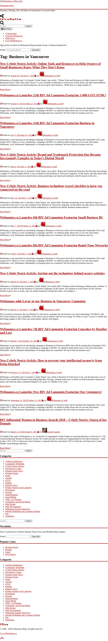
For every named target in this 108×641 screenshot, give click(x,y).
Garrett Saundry (53, 432)
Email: (2, 50)
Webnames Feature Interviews (17, 509)
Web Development (13, 507)
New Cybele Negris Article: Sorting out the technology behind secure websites (52, 273)
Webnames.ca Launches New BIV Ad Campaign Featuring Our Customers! (51, 392)
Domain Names (11, 473)
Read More (5, 89)
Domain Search (11, 547)
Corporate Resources (14, 36)
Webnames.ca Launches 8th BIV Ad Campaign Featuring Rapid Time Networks (54, 245)
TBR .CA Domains (13, 499)
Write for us (10, 38)
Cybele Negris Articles (14, 466)
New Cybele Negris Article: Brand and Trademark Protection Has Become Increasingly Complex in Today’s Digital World (50, 156)
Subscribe (36, 50)
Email (7, 476)
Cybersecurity (11, 33)
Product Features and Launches (18, 487)
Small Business (11, 495)
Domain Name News (14, 471)
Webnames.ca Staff (52, 76)
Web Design (10, 504)
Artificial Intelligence (14, 461)
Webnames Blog (7, 5)
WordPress (9, 516)
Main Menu (7, 29)
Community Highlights (14, 464)
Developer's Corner (13, 468)
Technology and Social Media (17, 502)
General (8, 478)
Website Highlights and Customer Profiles (22, 511)
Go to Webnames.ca (13, 41)
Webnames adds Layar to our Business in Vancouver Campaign (42, 301)
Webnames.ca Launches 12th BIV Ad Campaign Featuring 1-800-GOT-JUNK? (53, 95)
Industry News (11, 485)
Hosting (8, 483)
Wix (7, 514)
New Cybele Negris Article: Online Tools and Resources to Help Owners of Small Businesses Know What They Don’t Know (50, 65)
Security (8, 492)
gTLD (8, 480)
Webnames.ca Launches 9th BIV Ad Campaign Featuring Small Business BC (51, 217)
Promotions (10, 490)
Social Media (10, 497)
